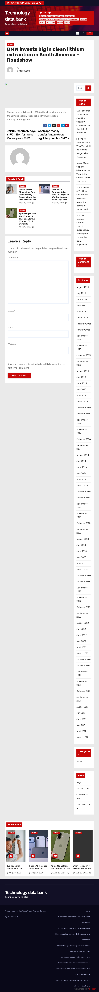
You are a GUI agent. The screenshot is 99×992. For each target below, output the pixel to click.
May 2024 (81, 473)
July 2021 (80, 712)
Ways (42, 22)
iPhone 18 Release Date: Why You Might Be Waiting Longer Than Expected (60, 195)
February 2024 (83, 491)
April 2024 (81, 479)
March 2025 (82, 401)
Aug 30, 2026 (25, 202)
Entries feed (82, 788)
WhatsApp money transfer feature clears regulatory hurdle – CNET (52, 134)
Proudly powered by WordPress (18, 911)
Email (11, 327)
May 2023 (81, 557)
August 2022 (82, 623)
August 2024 (82, 455)
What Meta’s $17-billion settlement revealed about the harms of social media (82, 198)
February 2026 (83, 323)
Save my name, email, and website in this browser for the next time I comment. (36, 366)
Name (11, 311)
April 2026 (81, 311)
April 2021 (81, 731)
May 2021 (80, 725)
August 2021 (82, 706)
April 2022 (81, 647)
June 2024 (81, 467)
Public (10, 44)
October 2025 (83, 355)
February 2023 (83, 575)
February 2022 (83, 659)
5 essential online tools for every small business (74, 919)
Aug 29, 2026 (58, 202)
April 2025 (81, 395)
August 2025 (82, 371)
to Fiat (67, 22)
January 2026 (83, 329)
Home (87, 911)
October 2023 (83, 523)
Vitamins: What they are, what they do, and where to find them (72, 983)
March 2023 (82, 569)
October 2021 (83, 691)
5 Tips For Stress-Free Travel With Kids (74, 928)
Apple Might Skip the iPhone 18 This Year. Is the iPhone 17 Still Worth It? (27, 219)
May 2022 (81, 641)
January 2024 (83, 497)
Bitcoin (60, 22)
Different (84, 19)
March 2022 (82, 653)
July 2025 (81, 377)
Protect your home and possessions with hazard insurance (73, 971)
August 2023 (82, 539)
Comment (14, 257)
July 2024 (81, 461)
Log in (79, 782)
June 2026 (81, 299)
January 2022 (83, 665)
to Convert (51, 22)
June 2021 (81, 719)
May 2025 (81, 389)
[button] (83, 33)
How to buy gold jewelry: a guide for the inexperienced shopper (73, 948)
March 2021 (82, 737)
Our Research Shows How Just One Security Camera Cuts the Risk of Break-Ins (27, 195)
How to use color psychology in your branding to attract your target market (74, 960)
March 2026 (82, 317)
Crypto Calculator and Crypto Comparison (57, 16)
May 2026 (81, 305)
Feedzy (92, 988)
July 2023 (81, 545)
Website (12, 344)
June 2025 (81, 383)
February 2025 (83, 407)
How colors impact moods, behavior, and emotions (72, 937)
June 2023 (81, 551)
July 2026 (81, 293)
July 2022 (81, 629)
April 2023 (81, 563)
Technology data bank (26, 892)
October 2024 (83, 439)
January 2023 (83, 581)
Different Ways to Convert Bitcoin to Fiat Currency (59, 19)
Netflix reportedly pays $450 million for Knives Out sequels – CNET (21, 134)
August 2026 (82, 287)
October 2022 (83, 607)
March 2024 (82, 485)
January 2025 (83, 413)
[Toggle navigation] (78, 33)
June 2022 (81, 635)
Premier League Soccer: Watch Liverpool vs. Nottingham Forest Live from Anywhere (82, 230)
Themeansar (12, 916)
